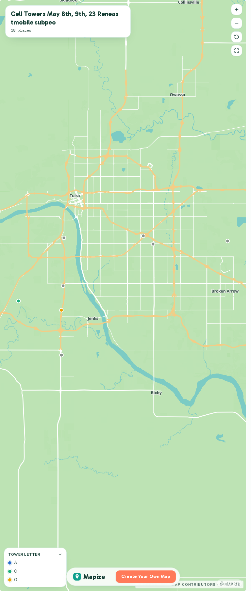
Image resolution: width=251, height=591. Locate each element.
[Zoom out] (236, 23)
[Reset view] (236, 36)
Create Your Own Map (145, 576)
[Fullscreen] (236, 50)
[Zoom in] (236, 9)
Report (232, 583)
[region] (123, 295)
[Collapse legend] (60, 554)
